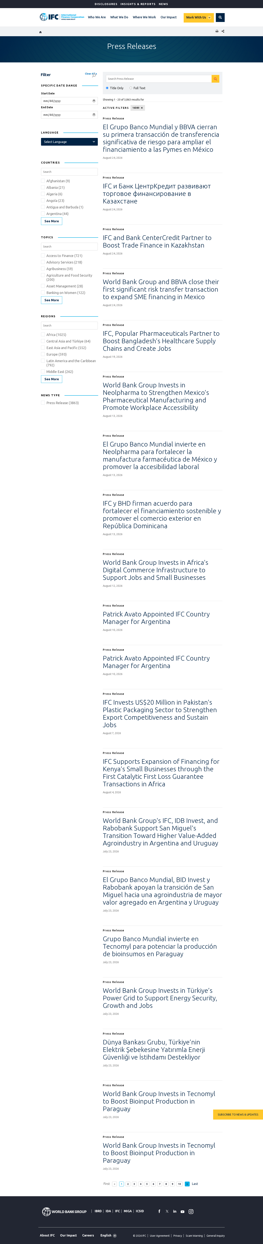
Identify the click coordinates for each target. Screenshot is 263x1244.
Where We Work (144, 17)
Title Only (116, 88)
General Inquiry (216, 1235)
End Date (47, 107)
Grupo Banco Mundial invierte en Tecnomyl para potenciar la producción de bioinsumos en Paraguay (160, 946)
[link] (51, 221)
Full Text (139, 88)
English (106, 1235)
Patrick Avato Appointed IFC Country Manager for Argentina (156, 617)
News (163, 4)
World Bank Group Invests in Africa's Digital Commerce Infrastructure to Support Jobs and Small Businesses (155, 570)
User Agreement (160, 1235)
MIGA (128, 1211)
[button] (220, 17)
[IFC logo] (62, 17)
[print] (216, 31)
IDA (108, 1211)
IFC (117, 1211)
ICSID (140, 1211)
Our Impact (169, 17)
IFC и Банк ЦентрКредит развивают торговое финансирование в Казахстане (157, 193)
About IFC (47, 1235)
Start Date (48, 93)
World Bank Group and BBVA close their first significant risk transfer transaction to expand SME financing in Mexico (161, 289)
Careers (88, 1235)
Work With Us (196, 17)
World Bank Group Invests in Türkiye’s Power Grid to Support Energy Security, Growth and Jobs (160, 998)
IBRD (98, 1211)
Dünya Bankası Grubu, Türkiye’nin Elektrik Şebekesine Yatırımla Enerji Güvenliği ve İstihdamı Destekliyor (154, 1049)
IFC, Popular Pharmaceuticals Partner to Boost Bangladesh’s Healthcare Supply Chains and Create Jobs (161, 341)
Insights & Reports (138, 4)
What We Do (119, 17)
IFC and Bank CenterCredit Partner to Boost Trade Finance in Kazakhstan (157, 241)
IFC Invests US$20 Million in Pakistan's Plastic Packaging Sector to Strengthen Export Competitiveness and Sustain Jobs (160, 713)
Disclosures (106, 4)
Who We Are (97, 17)
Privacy (177, 1235)
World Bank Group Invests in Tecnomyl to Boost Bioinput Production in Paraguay (159, 1101)
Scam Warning (194, 1235)
